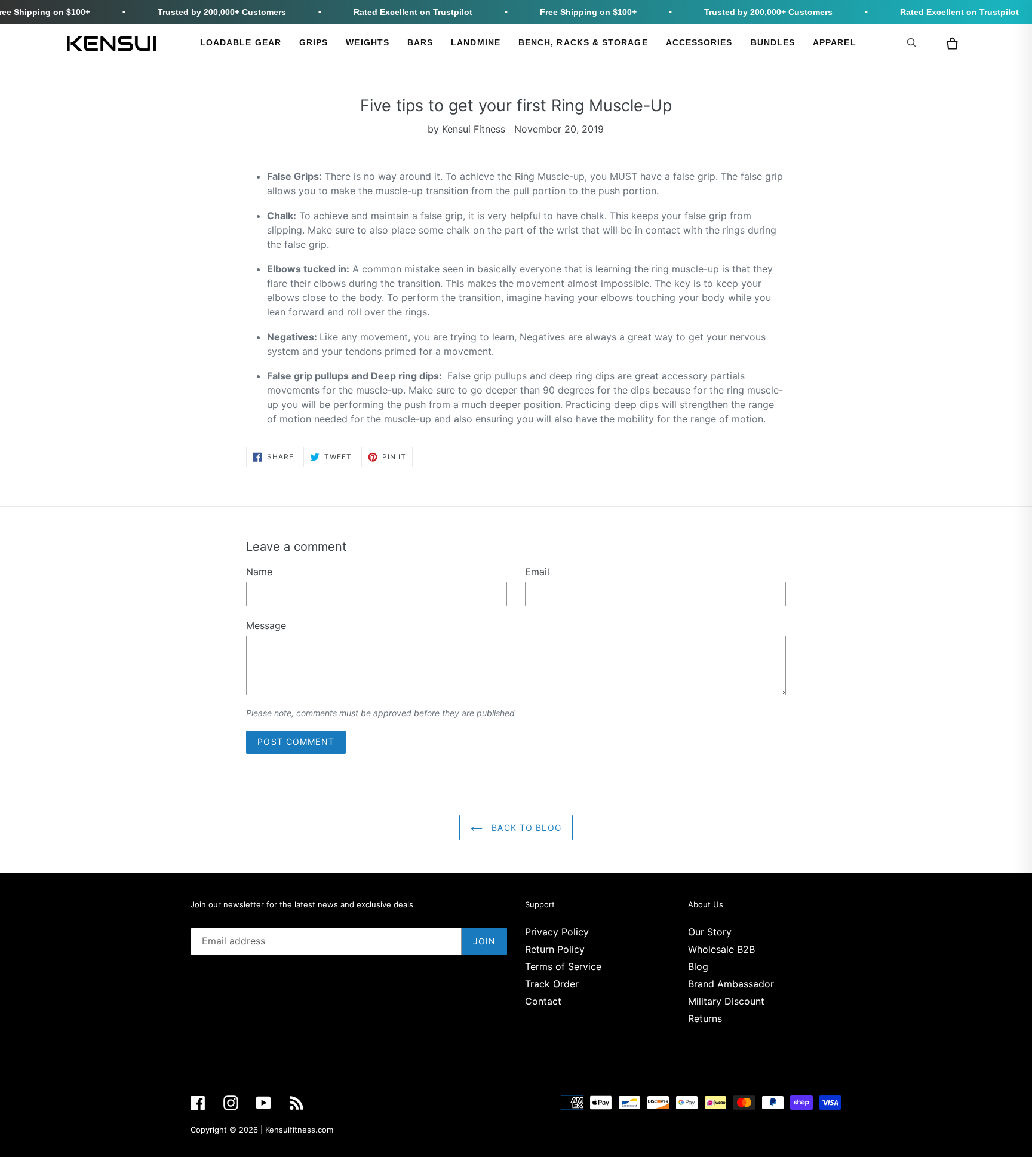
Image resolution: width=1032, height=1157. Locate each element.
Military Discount (726, 1001)
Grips (313, 42)
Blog (698, 966)
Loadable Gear (240, 42)
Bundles (773, 42)
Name (259, 572)
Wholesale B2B (721, 949)
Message (266, 625)
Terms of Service (563, 966)
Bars (420, 42)
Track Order (552, 984)
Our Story (710, 932)
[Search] (914, 42)
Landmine (475, 42)
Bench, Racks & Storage (583, 42)
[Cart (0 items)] (952, 43)
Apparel (834, 42)
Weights (367, 42)
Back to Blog (525, 828)
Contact (543, 1001)
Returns (705, 1018)
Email (537, 572)
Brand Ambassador (731, 984)
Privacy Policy (557, 932)
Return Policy (555, 949)
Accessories (699, 42)
